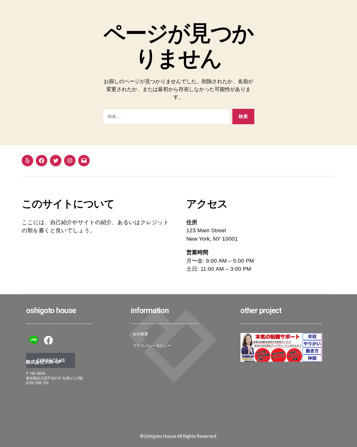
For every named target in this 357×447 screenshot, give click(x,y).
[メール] (84, 160)
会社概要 (140, 334)
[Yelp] (27, 160)
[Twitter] (55, 160)
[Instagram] (70, 160)
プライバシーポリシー (152, 345)
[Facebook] (41, 160)
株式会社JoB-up (43, 362)
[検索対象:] (165, 117)
